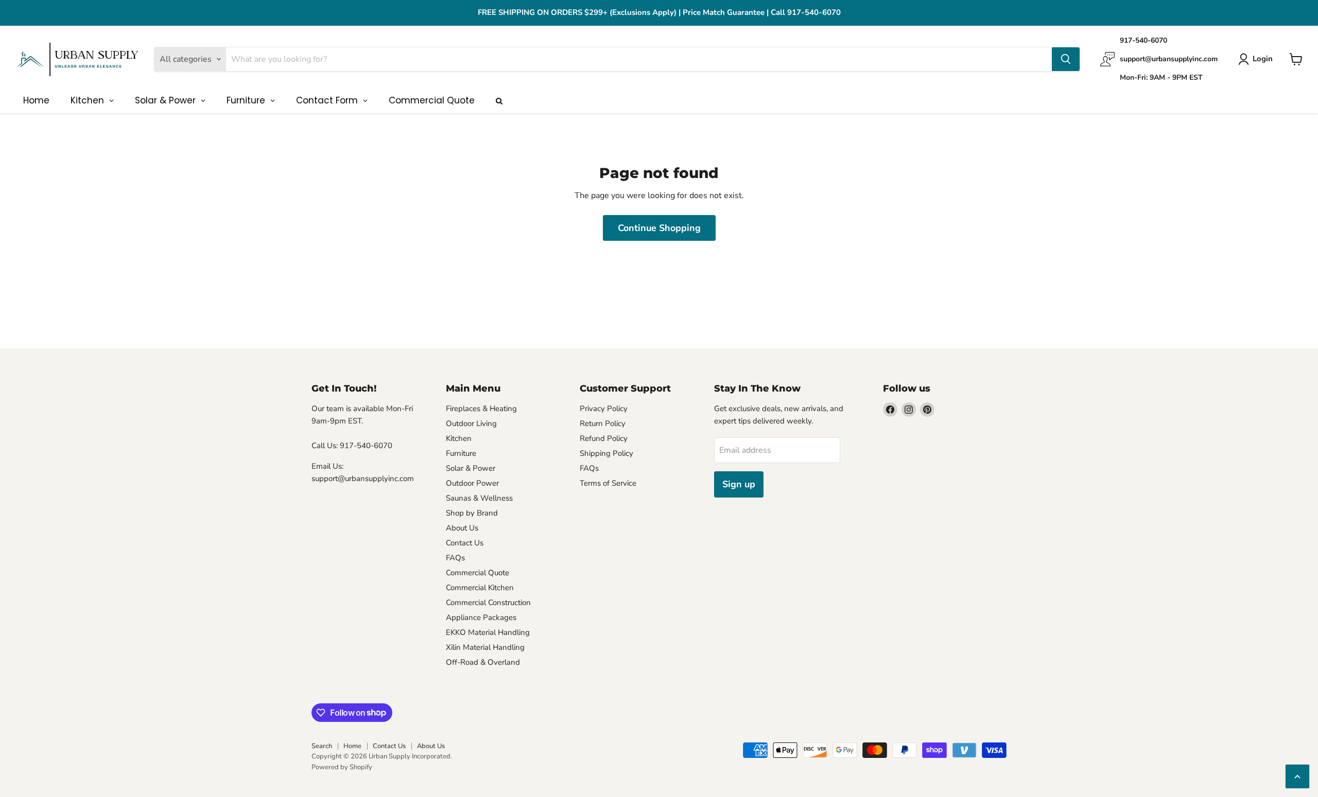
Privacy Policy (604, 408)
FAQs (455, 558)
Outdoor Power (472, 483)
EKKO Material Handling (488, 632)
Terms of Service (608, 483)
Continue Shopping (659, 228)
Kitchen (459, 438)
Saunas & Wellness (479, 498)
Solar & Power (470, 468)
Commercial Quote (477, 573)
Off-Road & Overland (483, 662)
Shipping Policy (606, 453)
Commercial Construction (488, 602)
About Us (462, 528)
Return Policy (603, 423)
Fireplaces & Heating (481, 408)
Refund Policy (604, 438)
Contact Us (464, 543)
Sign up (738, 484)
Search (321, 746)
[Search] (1066, 59)
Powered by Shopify (341, 767)
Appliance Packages (481, 617)
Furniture (461, 453)
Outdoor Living (471, 423)
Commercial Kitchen (480, 587)
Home (352, 746)
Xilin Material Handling (485, 647)
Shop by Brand (472, 513)
